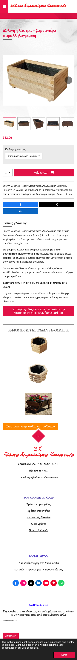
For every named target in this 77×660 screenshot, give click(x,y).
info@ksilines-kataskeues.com (42, 477)
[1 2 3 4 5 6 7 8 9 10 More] (8, 173)
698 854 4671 (41, 470)
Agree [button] (64, 655)
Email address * (10, 620)
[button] (9, 123)
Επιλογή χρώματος (15, 149)
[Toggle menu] (4, 6)
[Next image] (68, 80)
